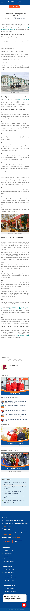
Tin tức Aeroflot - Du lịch (19, 11)
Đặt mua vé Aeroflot (9, 561)
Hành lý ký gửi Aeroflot (9, 572)
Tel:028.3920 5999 (6, 534)
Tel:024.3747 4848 (6, 526)
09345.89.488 (16, 537)
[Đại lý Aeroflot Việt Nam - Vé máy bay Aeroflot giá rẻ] (15, 2)
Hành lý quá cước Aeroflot (10, 577)
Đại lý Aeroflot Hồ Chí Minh (10, 556)
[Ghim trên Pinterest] (19, 360)
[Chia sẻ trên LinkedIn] (21, 360)
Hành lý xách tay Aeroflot (10, 575)
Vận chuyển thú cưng (9, 580)
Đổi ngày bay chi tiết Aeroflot (16, 308)
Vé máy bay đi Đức (9, 594)
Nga (12, 265)
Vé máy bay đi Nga (9, 588)
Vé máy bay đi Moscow (10, 591)
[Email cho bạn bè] (16, 360)
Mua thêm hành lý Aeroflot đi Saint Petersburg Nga (16, 420)
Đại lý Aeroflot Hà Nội (9, 553)
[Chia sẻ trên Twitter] (14, 360)
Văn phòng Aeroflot (8, 550)
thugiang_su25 (21, 18)
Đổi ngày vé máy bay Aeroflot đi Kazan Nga (15, 410)
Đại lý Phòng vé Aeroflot (22, 335)
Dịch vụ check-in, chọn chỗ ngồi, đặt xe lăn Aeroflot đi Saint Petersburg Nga (15, 415)
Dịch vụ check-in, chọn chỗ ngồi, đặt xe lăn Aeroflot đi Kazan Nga (15, 402)
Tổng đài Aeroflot (8, 558)
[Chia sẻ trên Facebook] (11, 360)
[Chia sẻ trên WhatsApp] (9, 360)
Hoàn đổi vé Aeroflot (9, 569)
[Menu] (2, 2)
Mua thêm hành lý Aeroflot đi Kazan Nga (15, 405)
